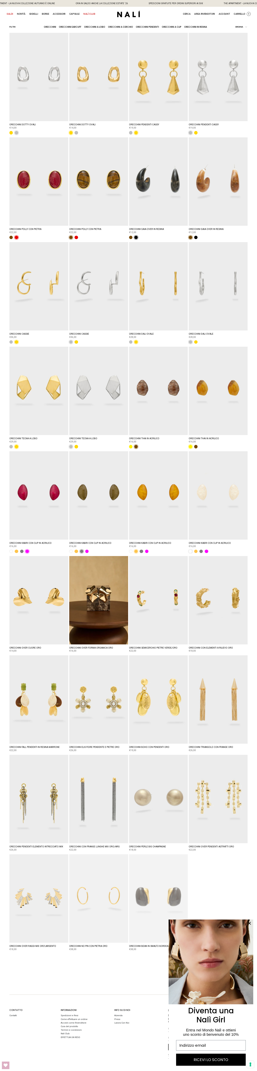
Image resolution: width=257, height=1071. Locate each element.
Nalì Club (65, 1033)
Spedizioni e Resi (69, 1015)
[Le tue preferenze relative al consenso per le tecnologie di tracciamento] (250, 1064)
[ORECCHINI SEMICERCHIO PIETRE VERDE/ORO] (158, 600)
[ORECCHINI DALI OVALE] (158, 286)
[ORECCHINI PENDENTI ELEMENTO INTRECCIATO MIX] (38, 799)
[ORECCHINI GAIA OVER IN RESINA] (158, 181)
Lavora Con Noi (121, 1023)
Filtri (12, 26)
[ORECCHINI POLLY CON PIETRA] (38, 181)
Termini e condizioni (71, 1030)
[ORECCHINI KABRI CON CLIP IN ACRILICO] (38, 495)
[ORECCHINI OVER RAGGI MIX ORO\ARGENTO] (38, 898)
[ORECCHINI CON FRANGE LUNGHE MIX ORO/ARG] (98, 799)
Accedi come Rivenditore (73, 1023)
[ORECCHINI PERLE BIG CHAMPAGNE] (158, 799)
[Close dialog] (249, 923)
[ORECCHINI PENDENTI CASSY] (158, 77)
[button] (10, 14)
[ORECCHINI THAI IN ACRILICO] (158, 391)
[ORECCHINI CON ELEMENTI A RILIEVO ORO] (218, 600)
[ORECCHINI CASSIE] (38, 286)
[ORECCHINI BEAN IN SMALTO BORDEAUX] (158, 898)
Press (117, 1019)
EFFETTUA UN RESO (70, 1037)
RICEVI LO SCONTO (211, 1059)
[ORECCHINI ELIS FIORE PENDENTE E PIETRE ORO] (98, 699)
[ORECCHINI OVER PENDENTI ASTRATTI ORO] (218, 799)
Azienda (118, 1015)
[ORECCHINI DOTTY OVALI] (38, 77)
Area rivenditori (204, 13)
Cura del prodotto (69, 1026)
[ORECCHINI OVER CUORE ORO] (38, 600)
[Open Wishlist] (5, 1065)
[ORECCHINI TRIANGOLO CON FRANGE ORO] (218, 699)
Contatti (13, 1015)
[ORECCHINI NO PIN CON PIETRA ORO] (98, 898)
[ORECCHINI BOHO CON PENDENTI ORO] (158, 699)
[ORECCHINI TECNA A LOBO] (38, 391)
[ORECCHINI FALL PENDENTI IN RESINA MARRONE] (38, 699)
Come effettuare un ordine (74, 1019)
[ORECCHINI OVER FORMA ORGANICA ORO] (98, 600)
